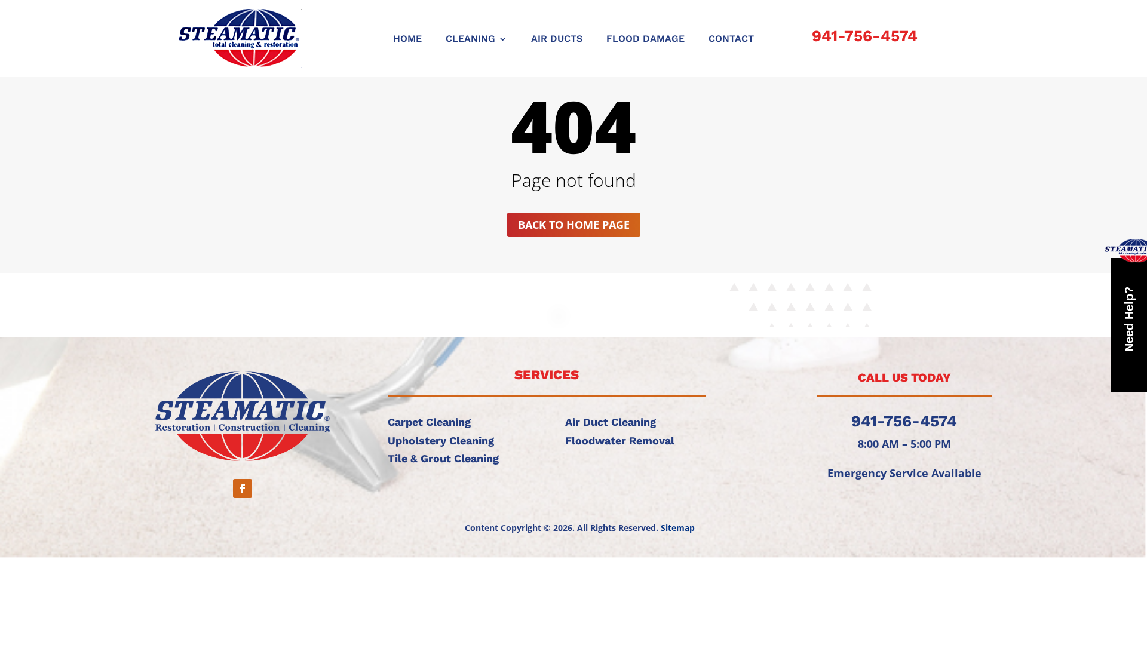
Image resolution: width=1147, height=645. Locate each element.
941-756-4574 (865, 36)
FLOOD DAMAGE (645, 39)
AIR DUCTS (556, 39)
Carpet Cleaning (429, 422)
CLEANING (470, 39)
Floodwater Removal (619, 440)
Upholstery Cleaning (441, 440)
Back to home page (574, 224)
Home (407, 39)
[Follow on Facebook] (242, 488)
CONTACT (731, 39)
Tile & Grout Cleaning (443, 458)
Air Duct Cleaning (610, 422)
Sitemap (678, 527)
